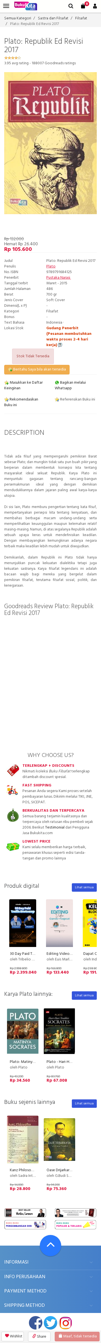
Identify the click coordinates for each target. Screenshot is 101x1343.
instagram (65, 1323)
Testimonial (55, 827)
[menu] (6, 6)
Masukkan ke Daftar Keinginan (23, 385)
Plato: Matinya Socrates (30, 1062)
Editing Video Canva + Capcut (71, 954)
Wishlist (15, 1336)
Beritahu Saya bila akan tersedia (39, 369)
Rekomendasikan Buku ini (21, 402)
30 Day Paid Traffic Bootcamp (34, 954)
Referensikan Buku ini (77, 399)
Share (41, 1336)
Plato (51, 266)
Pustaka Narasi (58, 277)
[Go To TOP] (50, 1245)
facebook (36, 1323)
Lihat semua (84, 887)
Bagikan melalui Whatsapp (70, 385)
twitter (50, 1323)
